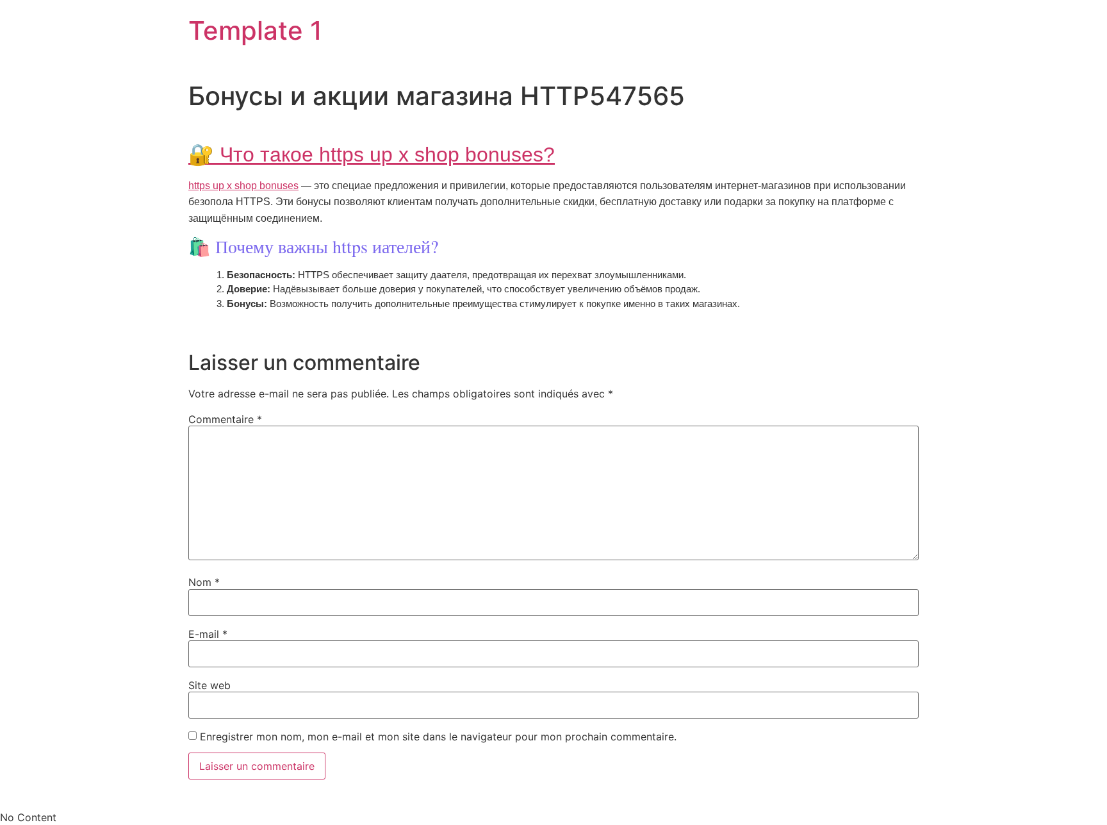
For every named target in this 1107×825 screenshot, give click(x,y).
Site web (209, 685)
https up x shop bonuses (243, 185)
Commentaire (225, 419)
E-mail (207, 634)
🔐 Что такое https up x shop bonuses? (371, 154)
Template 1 (255, 30)
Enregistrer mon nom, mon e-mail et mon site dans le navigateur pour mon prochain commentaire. (438, 736)
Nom (204, 582)
